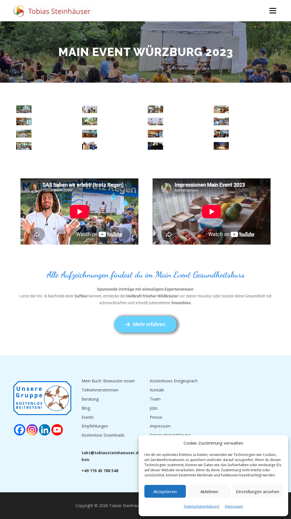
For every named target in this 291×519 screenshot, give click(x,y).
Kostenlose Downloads (103, 435)
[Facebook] (19, 429)
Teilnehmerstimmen (100, 390)
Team (155, 399)
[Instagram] (32, 429)
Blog (86, 408)
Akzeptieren (165, 491)
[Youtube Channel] (57, 429)
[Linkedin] (44, 429)
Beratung (90, 399)
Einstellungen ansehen (257, 491)
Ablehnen (209, 491)
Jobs (154, 408)
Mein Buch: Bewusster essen (108, 380)
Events (88, 417)
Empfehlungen (95, 426)
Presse (156, 417)
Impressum (234, 506)
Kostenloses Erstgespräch (174, 380)
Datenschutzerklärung (201, 506)
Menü (273, 10)
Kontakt (157, 390)
